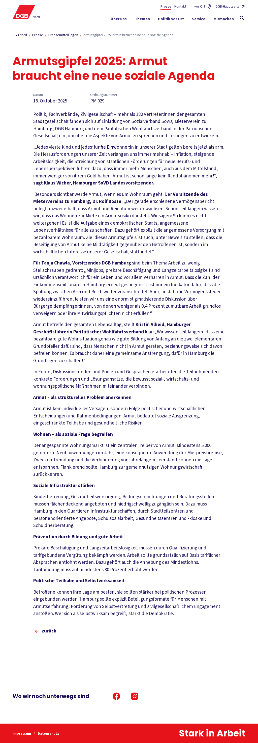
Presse (165, 6)
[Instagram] (135, 696)
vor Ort (199, 6)
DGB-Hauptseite (228, 6)
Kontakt (180, 6)
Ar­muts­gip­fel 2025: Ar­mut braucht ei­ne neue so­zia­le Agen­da (128, 35)
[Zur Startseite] (26, 12)
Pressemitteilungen (63, 35)
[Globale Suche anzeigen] (242, 18)
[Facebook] (116, 696)
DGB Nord (20, 35)
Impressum (22, 733)
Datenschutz (48, 733)
